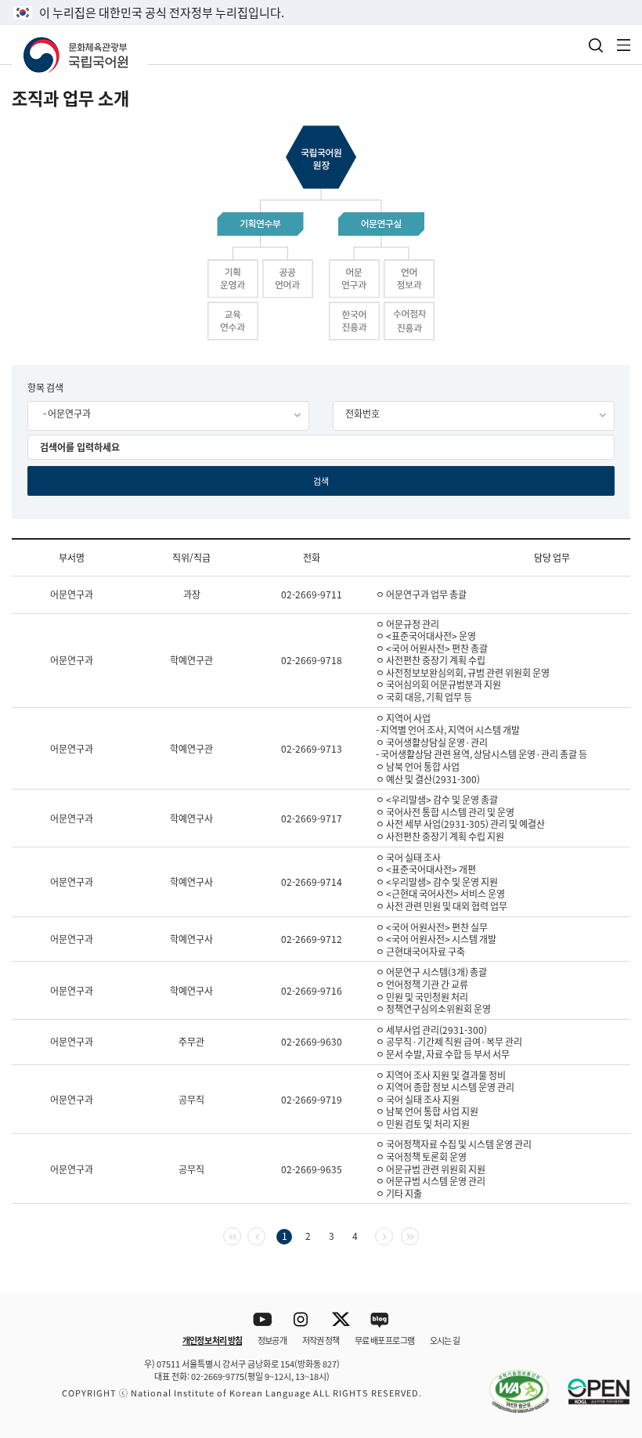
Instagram (302, 1320)
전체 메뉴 (624, 45)
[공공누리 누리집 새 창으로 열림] (591, 1382)
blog (380, 1320)
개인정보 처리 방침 (212, 1340)
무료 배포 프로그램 (384, 1340)
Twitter (341, 1320)
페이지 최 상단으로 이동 (610, 1272)
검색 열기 (596, 45)
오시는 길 (445, 1340)
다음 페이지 (392, 1234)
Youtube (262, 1320)
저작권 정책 (320, 1340)
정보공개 (272, 1340)
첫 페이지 (240, 1234)
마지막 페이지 (418, 1234)
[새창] (511, 1382)
